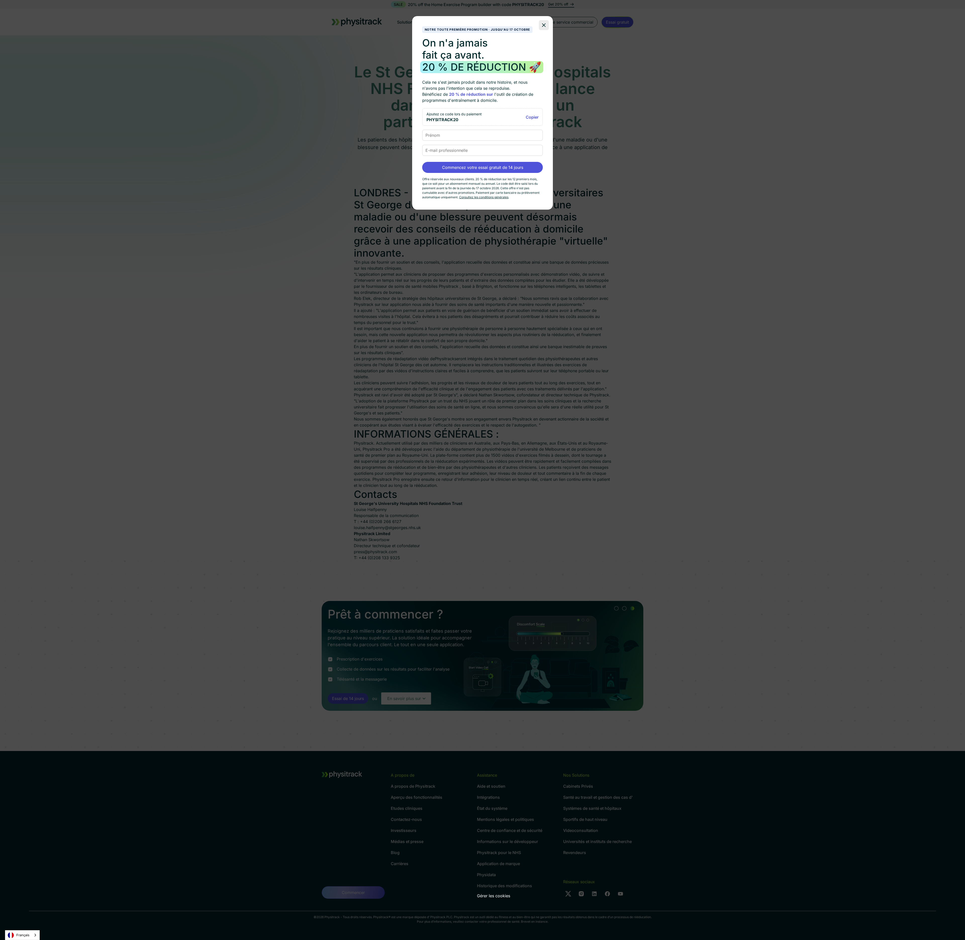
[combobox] (22, 935)
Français (22, 935)
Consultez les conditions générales (483, 197)
